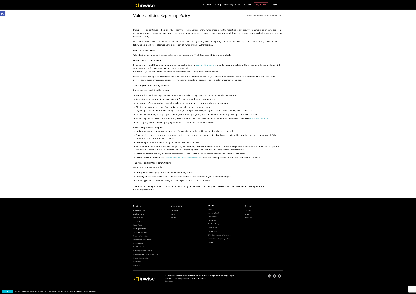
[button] (2, 13)
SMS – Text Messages (140, 232)
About (210, 209)
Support (249, 206)
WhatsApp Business (139, 229)
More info (92, 291)
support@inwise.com (206, 65)
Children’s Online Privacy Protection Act (183, 157)
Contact (210, 243)
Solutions (137, 206)
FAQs (247, 214)
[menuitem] (206, 5)
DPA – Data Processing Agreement (219, 235)
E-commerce (137, 262)
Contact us (169, 281)
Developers (212, 220)
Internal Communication (141, 258)
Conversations (138, 243)
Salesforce (174, 210)
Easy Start (248, 218)
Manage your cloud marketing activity (145, 254)
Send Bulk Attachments (140, 247)
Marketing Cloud (213, 213)
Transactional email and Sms (142, 240)
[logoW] (144, 5)
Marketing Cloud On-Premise (142, 251)
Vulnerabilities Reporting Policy (161, 15)
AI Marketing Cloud (139, 210)
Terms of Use (212, 228)
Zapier (173, 214)
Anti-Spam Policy (213, 224)
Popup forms (137, 225)
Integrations (176, 206)
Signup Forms (137, 221)
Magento (173, 218)
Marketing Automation (140, 236)
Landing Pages (138, 218)
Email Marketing (138, 214)
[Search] (281, 5)
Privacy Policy (212, 231)
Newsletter (136, 265)
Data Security (212, 217)
